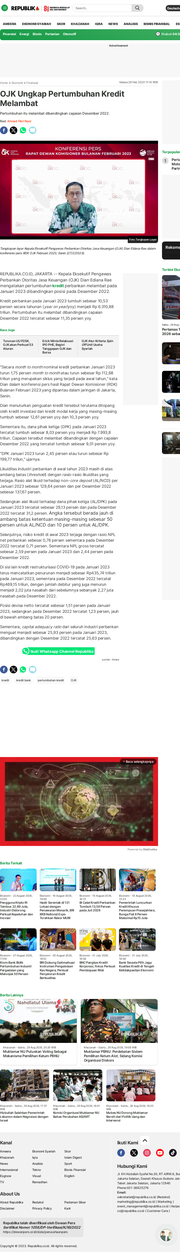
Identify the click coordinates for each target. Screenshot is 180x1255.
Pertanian (52, 34)
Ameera (5, 1151)
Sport (68, 1163)
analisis (131, 24)
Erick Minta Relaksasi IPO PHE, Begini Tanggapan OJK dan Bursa (57, 346)
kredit (58, 285)
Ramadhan (39, 1182)
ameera (9, 24)
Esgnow (5, 1176)
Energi (24, 34)
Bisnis (37, 34)
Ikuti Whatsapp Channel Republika (62, 651)
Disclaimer (7, 1208)
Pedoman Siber (75, 1202)
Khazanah (7, 1157)
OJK (73, 680)
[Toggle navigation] (4, 7)
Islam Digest (73, 1157)
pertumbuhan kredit (51, 680)
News (4, 1163)
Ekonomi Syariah (36, 24)
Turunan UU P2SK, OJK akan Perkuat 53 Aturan (18, 344)
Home (4, 83)
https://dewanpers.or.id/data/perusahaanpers (35, 1232)
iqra (99, 24)
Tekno (36, 1170)
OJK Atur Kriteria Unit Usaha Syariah (97, 344)
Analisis (37, 1163)
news (113, 24)
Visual (36, 1176)
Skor (67, 1151)
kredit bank (23, 680)
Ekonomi (17, 83)
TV (2, 1182)
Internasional (9, 1170)
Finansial (9, 34)
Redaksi (38, 1202)
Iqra (35, 1157)
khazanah (80, 24)
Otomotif (69, 34)
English (69, 1176)
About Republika (11, 1202)
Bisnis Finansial (157, 24)
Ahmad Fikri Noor (19, 121)
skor (61, 24)
